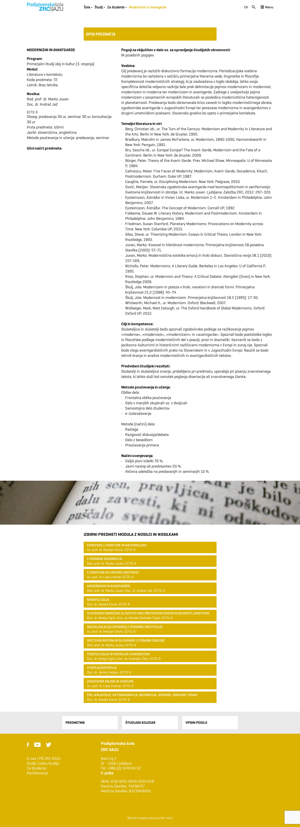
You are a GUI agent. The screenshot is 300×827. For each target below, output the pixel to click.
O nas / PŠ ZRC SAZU (44, 758)
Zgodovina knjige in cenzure (110, 681)
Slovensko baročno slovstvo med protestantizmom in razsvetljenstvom (148, 613)
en (246, 7)
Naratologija (98, 599)
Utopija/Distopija (102, 667)
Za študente (36, 768)
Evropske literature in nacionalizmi (116, 545)
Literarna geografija (104, 558)
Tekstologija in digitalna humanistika (118, 654)
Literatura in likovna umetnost (113, 572)
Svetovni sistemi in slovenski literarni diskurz (126, 640)
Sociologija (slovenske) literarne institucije (125, 627)
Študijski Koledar (140, 722)
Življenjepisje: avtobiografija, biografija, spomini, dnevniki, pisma (142, 695)
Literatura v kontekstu (44, 74)
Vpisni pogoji (196, 722)
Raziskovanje (37, 773)
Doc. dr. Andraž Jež (42, 104)
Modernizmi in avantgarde (108, 586)
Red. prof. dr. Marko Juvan (48, 98)
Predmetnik (75, 722)
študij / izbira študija (43, 763)
